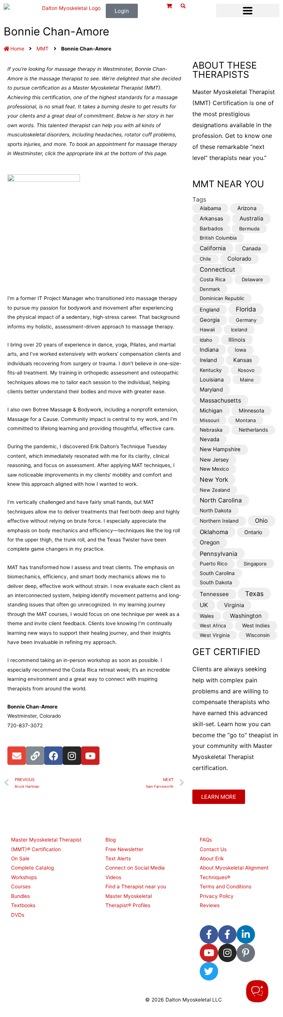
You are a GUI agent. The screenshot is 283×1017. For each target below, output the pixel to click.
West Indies (256, 625)
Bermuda (249, 228)
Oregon (210, 542)
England (210, 309)
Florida (246, 309)
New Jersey (214, 459)
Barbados (211, 228)
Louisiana (212, 379)
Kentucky (211, 370)
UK (204, 605)
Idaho (206, 340)
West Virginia (215, 635)
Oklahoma (214, 532)
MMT (42, 49)
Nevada (209, 439)
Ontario (253, 532)
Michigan (211, 410)
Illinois (236, 339)
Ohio (261, 520)
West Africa (213, 625)
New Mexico (214, 469)
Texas (254, 594)
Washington (246, 615)
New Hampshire (220, 449)
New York (214, 479)
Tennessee (214, 594)
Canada (251, 248)
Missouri (209, 420)
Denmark (210, 289)
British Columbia (218, 238)
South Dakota (216, 582)
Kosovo (246, 370)
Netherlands (253, 430)
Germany (246, 320)
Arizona (246, 208)
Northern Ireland (219, 521)
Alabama (210, 208)
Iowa (240, 350)
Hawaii (207, 329)
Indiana (209, 349)
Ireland (208, 360)
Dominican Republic (222, 298)
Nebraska (211, 430)
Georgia (210, 320)
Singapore (255, 564)
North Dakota (215, 510)
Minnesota (251, 410)
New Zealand (215, 490)
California (213, 248)
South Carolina (217, 573)
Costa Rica (213, 279)
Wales (207, 616)
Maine (247, 380)
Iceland (239, 329)
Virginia (234, 605)
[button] (247, 10)
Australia (251, 218)
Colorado (239, 258)
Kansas (242, 359)
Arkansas (211, 218)
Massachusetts (220, 400)
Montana (245, 420)
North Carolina (221, 500)
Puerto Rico (213, 564)
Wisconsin (258, 635)
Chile (205, 259)
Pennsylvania (218, 553)
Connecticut (217, 269)
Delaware (252, 279)
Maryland (211, 389)
